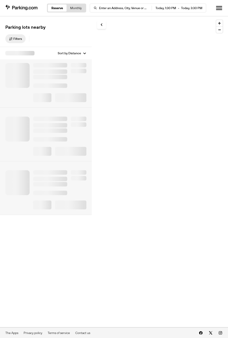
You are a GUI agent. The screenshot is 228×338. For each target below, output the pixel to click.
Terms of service (59, 333)
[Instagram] (220, 333)
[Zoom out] (219, 29)
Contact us (82, 333)
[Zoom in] (219, 23)
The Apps (11, 333)
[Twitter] (210, 333)
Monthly (76, 8)
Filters (17, 39)
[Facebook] (201, 333)
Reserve (57, 8)
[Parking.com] (21, 8)
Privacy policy (33, 333)
